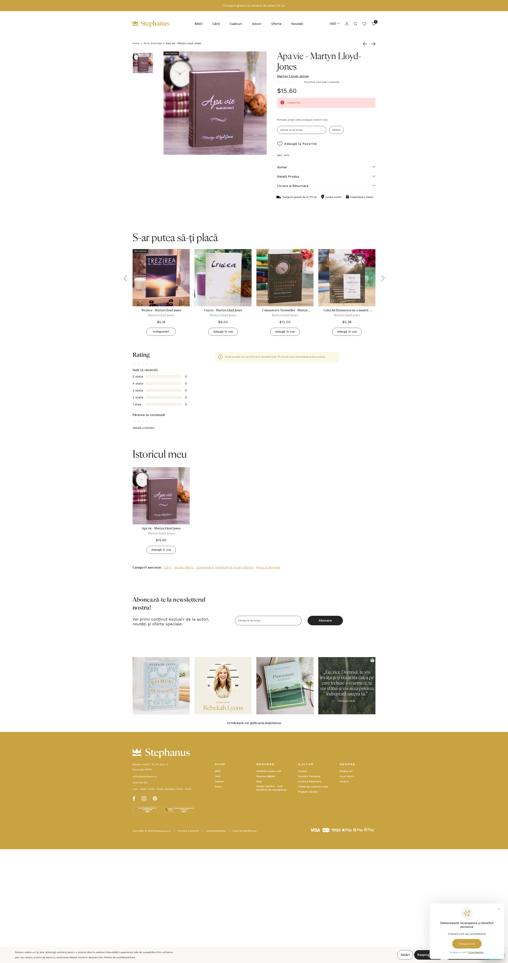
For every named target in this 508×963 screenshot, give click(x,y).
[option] (161, 512)
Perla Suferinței (268, 567)
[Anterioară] (366, 44)
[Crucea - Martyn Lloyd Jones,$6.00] (223, 277)
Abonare (336, 130)
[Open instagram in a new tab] (143, 798)
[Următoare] (372, 44)
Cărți (167, 567)
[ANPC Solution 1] (148, 809)
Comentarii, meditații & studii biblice (224, 567)
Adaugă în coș (223, 331)
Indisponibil (161, 331)
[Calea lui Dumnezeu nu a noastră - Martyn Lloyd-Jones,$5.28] (346, 277)
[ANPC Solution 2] (179, 809)
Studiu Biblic (183, 567)
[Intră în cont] (346, 23)
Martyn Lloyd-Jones (293, 76)
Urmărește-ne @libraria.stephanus (254, 723)
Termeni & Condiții (186, 831)
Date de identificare (243, 831)
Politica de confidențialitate (119, 957)
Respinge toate (429, 955)
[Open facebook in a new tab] (133, 798)
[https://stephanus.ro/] (155, 24)
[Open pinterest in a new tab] (155, 798)
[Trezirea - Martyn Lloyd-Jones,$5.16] (161, 277)
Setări (405, 955)
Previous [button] (125, 278)
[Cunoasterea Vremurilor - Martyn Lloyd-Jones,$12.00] (285, 277)
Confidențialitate (214, 831)
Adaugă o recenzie (143, 427)
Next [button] (383, 278)
